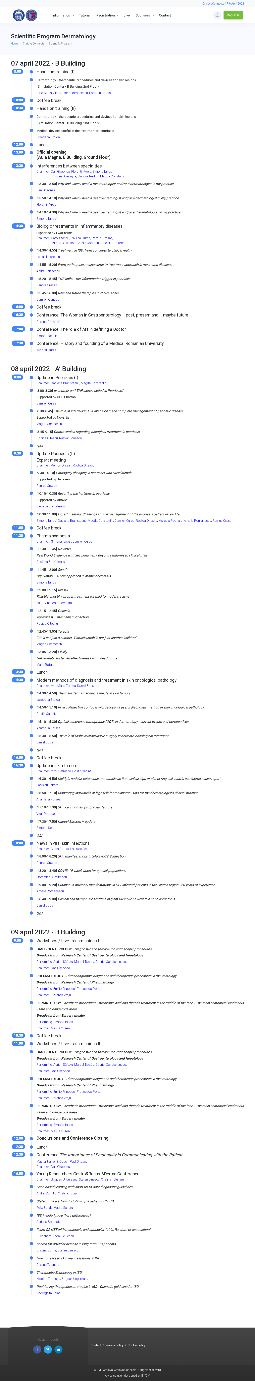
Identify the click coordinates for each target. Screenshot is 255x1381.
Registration (105, 15)
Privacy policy (114, 1345)
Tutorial (84, 15)
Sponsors (143, 15)
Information (61, 15)
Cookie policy (136, 1345)
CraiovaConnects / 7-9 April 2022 (223, 3)
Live (127, 15)
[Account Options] (217, 15)
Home (15, 43)
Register (233, 15)
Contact (165, 15)
